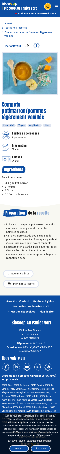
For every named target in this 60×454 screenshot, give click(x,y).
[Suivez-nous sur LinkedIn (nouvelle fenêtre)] (16, 367)
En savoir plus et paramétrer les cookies (30, 440)
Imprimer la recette (23, 283)
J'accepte (41, 448)
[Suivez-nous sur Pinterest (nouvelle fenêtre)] (48, 367)
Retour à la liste (20, 273)
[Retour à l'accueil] (9, 4)
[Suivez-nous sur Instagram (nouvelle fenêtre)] (37, 367)
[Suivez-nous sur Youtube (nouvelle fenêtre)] (27, 367)
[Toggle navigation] (56, 7)
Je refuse (19, 448)
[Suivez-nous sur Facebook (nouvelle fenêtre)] (6, 367)
